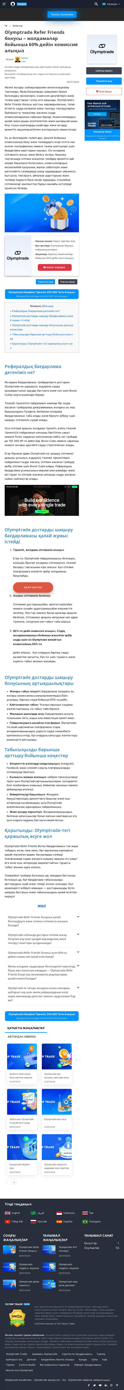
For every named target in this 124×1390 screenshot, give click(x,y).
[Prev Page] (7, 1182)
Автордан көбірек (22, 1036)
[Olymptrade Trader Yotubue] (98, 1385)
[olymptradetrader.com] (18, 4)
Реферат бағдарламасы (87, 1364)
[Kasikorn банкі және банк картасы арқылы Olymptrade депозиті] (22, 1057)
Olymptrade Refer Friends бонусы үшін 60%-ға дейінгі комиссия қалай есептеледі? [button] (37, 954)
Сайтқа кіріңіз (67, 281)
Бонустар (17, 26)
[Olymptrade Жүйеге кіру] (22, 1147)
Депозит (32, 1359)
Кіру (104, 1359)
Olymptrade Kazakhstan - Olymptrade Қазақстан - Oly (35, 1379)
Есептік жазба (27, 1364)
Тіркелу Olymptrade (62, 14)
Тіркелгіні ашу (45, 281)
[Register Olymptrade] (102, 114)
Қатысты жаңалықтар (26, 1028)
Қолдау (83, 1359)
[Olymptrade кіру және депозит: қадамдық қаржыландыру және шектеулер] (49, 1284)
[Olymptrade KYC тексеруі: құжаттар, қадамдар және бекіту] (49, 1249)
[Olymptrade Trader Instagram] (110, 1385)
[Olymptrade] (102, 62)
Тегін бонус (105, 91)
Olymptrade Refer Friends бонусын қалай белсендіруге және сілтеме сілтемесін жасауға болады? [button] (38, 921)
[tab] (42, 921)
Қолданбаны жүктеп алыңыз (57, 1359)
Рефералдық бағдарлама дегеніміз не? (36, 311)
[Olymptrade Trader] (17, 1307)
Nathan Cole (24, 60)
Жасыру (48, 306)
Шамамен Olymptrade (44, 1354)
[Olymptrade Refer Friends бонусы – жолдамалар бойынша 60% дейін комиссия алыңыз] (9, 1249)
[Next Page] (14, 1182)
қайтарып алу (14, 1359)
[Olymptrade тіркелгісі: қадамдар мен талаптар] (57, 1147)
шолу (95, 1359)
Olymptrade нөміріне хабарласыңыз (89, 1379)
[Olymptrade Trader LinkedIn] (104, 1385)
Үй (6, 26)
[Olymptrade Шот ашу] (57, 1102)
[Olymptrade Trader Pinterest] (115, 1385)
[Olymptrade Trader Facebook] (87, 1385)
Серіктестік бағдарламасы (77, 1354)
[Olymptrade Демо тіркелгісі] (9, 1284)
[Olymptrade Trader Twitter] (93, 1385)
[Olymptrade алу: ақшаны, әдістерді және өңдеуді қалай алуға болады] (57, 1057)
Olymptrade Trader (17, 1354)
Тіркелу (101, 1354)
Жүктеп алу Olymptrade (19, 1370)
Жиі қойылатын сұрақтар (55, 1364)
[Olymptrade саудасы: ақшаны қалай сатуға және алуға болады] (9, 1266)
